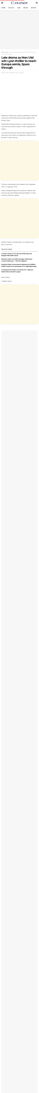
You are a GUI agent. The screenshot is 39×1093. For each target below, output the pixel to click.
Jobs (18, 8)
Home (3, 8)
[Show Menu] (2, 2)
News (6, 52)
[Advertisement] (19, 29)
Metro (25, 8)
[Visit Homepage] (19, 3)
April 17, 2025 (5, 72)
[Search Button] (37, 2)
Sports (33, 8)
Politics (11, 8)
